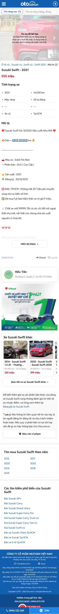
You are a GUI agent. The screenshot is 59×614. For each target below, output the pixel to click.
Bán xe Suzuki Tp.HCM (16, 537)
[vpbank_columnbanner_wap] (29, 307)
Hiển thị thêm (28, 244)
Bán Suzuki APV (12, 498)
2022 (33, 463)
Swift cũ (28, 64)
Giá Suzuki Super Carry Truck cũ (21, 518)
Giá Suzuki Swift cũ (14, 527)
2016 (6, 458)
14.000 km (39, 92)
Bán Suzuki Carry (13, 503)
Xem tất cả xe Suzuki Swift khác (28, 382)
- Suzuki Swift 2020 (41, 363)
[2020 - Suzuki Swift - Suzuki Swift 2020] (41, 350)
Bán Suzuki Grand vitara (17, 508)
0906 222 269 (16, 610)
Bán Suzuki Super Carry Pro (19, 513)
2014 (6, 468)
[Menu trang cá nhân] (55, 4)
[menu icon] (4, 4)
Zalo (46, 610)
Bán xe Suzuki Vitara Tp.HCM (19, 532)
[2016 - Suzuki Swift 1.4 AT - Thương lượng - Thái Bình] (16, 350)
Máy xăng (10, 99)
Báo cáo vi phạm (31, 433)
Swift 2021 (40, 64)
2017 (32, 458)
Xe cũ (8, 113)
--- (6, 106)
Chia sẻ (42, 257)
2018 (33, 468)
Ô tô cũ (6, 64)
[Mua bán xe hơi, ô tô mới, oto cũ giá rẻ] (29, 3)
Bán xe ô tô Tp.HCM (14, 542)
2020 (7, 463)
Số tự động (39, 99)
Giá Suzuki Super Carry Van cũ (20, 522)
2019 (6, 473)
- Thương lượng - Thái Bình (15, 363)
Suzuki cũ (16, 64)
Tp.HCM (37, 113)
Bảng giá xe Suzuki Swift (16, 406)
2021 (7, 92)
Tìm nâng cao (10, 11)
